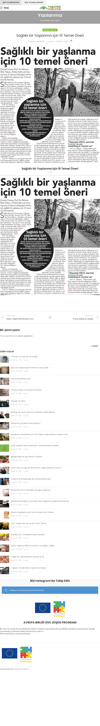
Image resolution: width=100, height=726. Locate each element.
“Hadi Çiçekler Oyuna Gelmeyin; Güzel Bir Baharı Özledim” (35, 445)
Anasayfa (44, 20)
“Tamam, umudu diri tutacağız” (24, 356)
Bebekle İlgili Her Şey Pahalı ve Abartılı (26, 456)
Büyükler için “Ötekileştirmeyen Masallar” (28, 534)
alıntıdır (51, 41)
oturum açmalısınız (25, 336)
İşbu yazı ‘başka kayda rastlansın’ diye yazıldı (29, 367)
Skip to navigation (10, 2)
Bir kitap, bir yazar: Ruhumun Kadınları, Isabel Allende (33, 412)
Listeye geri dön (50, 317)
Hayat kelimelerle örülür (21, 379)
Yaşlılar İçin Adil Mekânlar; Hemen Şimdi (27, 557)
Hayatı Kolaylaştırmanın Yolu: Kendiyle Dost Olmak (32, 512)
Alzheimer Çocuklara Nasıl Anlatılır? (25, 423)
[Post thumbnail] (4, 359)
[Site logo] (50, 8)
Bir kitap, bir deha (18, 401)
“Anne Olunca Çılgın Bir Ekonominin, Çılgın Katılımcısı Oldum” (36, 468)
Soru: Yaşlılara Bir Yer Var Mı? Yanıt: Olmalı (28, 523)
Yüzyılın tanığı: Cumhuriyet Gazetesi (26, 390)
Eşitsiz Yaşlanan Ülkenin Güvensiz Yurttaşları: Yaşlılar (33, 545)
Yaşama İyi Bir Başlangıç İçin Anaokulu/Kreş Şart (31, 479)
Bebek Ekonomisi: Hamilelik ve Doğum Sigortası (30, 490)
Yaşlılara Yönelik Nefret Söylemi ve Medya (28, 568)
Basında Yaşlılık (54, 20)
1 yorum (26, 360)
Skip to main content (33, 2)
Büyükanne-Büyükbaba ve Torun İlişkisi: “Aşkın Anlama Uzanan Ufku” (39, 434)
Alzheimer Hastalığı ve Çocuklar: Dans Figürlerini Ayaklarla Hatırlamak (40, 501)
